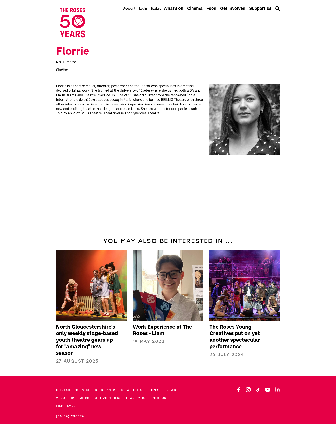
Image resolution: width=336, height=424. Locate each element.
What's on (173, 8)
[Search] (277, 9)
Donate (155, 390)
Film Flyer (66, 406)
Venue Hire (66, 398)
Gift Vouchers (108, 398)
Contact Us (67, 390)
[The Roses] (88, 22)
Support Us (260, 8)
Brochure (159, 398)
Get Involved (232, 8)
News (171, 390)
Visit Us (89, 390)
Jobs (85, 398)
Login (143, 8)
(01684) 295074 (70, 416)
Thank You (136, 398)
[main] (168, 204)
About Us (136, 390)
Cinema (195, 8)
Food (211, 8)
